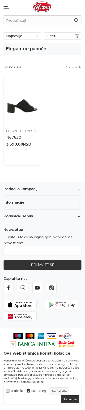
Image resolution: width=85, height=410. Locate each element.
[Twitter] (51, 288)
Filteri (51, 36)
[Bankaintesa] (33, 344)
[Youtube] (37, 288)
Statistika (17, 390)
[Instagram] (23, 288)
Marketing (38, 390)
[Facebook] (8, 288)
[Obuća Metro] (42, 6)
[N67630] (22, 101)
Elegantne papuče (22, 131)
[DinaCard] (65, 335)
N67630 (13, 137)
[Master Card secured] (66, 344)
